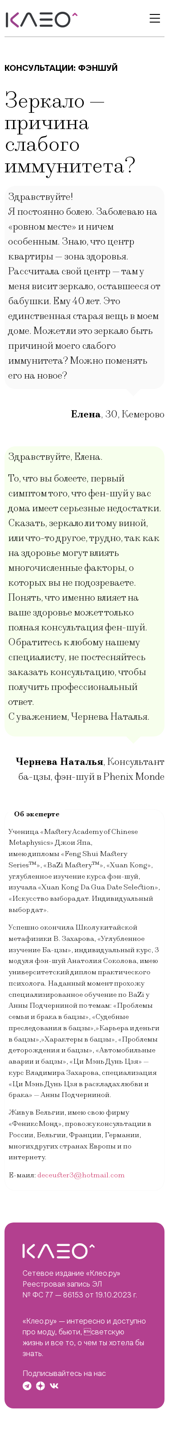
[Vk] (54, 1385)
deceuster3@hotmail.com (81, 1175)
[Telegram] (27, 1385)
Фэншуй (98, 68)
